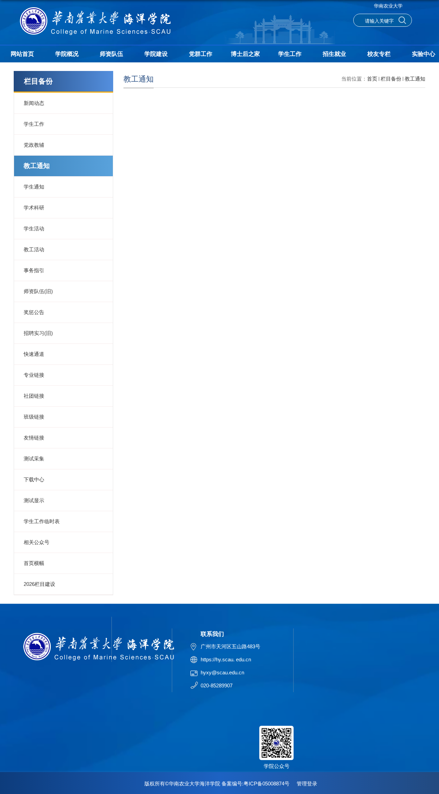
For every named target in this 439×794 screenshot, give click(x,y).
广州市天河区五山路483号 (230, 646)
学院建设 (156, 54)
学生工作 (289, 54)
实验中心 (423, 54)
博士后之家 (245, 54)
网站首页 (22, 54)
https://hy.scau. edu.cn (226, 659)
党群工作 (200, 54)
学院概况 (67, 54)
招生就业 (334, 54)
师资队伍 (111, 54)
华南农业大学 (388, 6)
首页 (372, 79)
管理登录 (307, 783)
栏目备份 (391, 79)
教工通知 (415, 79)
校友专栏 (379, 54)
